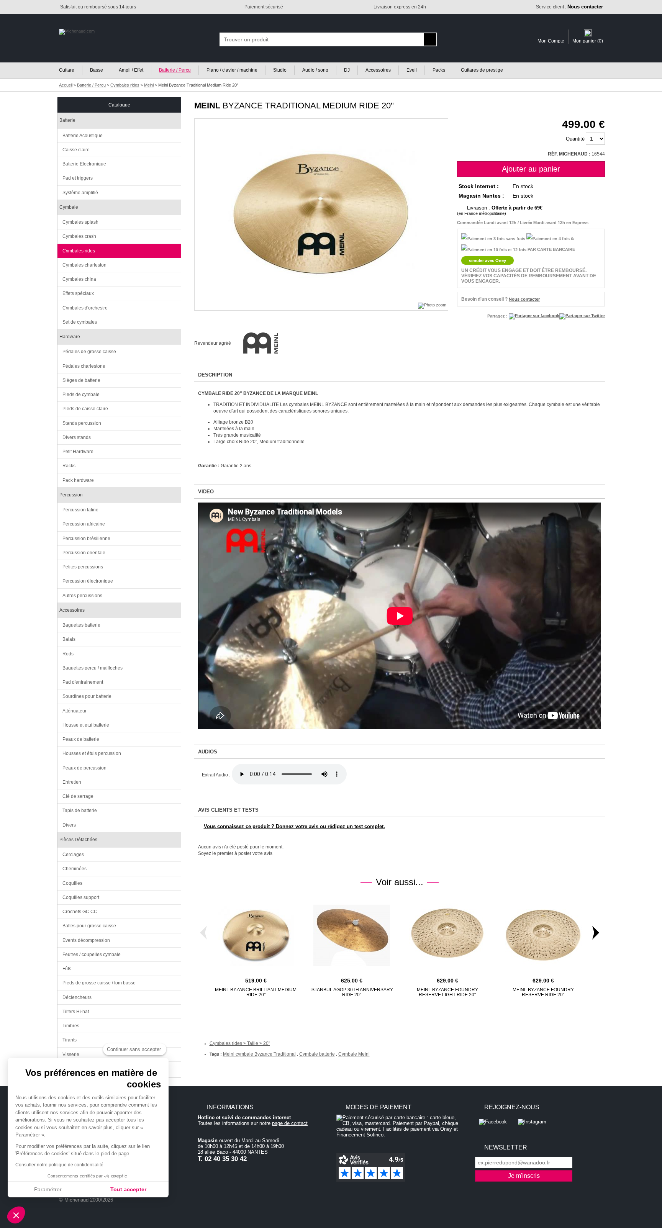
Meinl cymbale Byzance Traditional (259, 1054)
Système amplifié (80, 192)
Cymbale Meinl (354, 1054)
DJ (347, 70)
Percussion (71, 495)
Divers (69, 825)
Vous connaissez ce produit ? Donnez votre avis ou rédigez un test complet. (294, 826)
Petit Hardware (77, 451)
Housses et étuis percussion (91, 753)
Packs (439, 70)
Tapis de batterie (79, 810)
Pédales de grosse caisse (89, 351)
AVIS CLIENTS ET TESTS (228, 810)
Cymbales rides (78, 251)
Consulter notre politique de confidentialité (59, 1164)
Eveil (411, 70)
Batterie (67, 120)
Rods (68, 654)
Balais (68, 639)
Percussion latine (80, 509)
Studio (280, 70)
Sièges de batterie (81, 380)
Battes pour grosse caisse (89, 925)
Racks (68, 465)
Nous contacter (524, 299)
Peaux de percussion (84, 768)
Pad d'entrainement (82, 682)
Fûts (66, 968)
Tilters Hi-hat (75, 1011)
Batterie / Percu (175, 70)
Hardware (69, 336)
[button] (16, 1215)
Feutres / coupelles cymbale (91, 954)
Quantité (575, 139)
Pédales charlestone (83, 366)
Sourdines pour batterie (86, 696)
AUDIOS (207, 752)
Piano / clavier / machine (231, 70)
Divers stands (76, 437)
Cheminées (74, 868)
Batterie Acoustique (82, 135)
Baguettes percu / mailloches (92, 668)
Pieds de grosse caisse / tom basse (99, 983)
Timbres (70, 1025)
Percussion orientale (83, 552)
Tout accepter (128, 1189)
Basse (96, 70)
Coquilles (72, 883)
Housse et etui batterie (85, 725)
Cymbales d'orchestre (85, 308)
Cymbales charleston (84, 265)
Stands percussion (81, 423)
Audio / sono (315, 70)
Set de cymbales (79, 322)
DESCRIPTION (215, 375)
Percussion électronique (87, 581)
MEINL (207, 105)
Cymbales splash (80, 222)
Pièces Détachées (78, 839)
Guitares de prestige (482, 70)
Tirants (69, 1040)
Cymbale (68, 207)
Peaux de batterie (80, 739)
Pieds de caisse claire (85, 408)
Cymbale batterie (317, 1054)
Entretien (71, 782)
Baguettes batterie (81, 625)
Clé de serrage (77, 796)
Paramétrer (48, 1189)
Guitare (66, 70)
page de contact (290, 1123)
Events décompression (86, 940)
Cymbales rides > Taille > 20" (240, 1043)
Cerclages (73, 854)
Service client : (569, 7)
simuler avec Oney (487, 260)
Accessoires (378, 70)
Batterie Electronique (84, 164)
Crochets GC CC (79, 911)
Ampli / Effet (131, 70)
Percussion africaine (83, 524)
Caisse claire (76, 149)
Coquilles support (80, 897)
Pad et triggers (77, 178)
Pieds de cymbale (81, 394)
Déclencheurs (77, 997)
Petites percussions (82, 567)
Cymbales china (79, 279)
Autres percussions (82, 595)
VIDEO (206, 491)
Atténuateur (74, 711)
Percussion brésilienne (86, 538)
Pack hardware (78, 480)
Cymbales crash (79, 236)
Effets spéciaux (78, 293)
